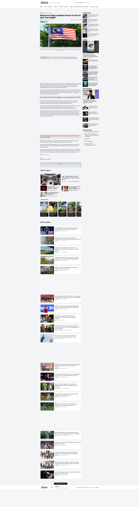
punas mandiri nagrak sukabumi (91, 131)
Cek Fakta (92, 6)
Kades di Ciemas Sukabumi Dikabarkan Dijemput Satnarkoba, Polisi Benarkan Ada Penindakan (93, 35)
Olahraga (61, 6)
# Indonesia (71, 165)
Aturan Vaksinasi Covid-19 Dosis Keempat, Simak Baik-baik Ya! (53, 193)
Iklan (87, 487)
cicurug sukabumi (89, 141)
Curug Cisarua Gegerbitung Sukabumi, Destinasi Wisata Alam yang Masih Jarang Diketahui (66, 385)
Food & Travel (58, 388)
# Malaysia (44, 165)
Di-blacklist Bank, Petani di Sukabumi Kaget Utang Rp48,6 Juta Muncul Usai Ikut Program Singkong (93, 26)
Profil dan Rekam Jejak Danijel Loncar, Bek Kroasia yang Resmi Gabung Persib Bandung (93, 31)
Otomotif (71, 6)
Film (55, 320)
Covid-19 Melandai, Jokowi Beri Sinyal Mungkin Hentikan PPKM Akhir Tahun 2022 (74, 188)
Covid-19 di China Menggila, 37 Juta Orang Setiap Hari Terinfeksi (63, 97)
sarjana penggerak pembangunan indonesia (90, 144)
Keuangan (57, 368)
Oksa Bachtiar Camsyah (45, 159)
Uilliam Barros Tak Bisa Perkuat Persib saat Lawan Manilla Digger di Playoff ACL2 (66, 404)
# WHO (77, 165)
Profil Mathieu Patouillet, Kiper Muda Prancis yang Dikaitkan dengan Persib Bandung (66, 228)
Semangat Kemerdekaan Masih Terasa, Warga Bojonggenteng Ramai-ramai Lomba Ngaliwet (68, 296)
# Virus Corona (58, 165)
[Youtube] (57, 3)
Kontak (93, 487)
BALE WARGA (85, 6)
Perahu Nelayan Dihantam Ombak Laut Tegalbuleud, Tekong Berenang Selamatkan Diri (68, 238)
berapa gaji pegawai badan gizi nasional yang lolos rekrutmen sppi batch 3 (91, 135)
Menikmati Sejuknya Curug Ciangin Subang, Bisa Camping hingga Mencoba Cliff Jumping (67, 433)
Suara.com (46, 154)
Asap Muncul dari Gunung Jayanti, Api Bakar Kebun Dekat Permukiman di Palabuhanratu (67, 258)
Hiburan (55, 6)
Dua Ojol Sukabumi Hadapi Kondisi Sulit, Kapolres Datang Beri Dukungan (93, 16)
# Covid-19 (50, 165)
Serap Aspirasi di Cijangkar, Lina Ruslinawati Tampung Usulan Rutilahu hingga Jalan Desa (67, 462)
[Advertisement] (35, 30)
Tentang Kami (79, 487)
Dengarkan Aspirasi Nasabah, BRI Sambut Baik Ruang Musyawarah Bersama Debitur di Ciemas (67, 366)
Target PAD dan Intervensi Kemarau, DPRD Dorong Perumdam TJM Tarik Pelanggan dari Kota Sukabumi (67, 327)
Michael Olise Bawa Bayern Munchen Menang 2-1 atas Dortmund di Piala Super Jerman (67, 374)
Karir (90, 487)
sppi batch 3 (87, 139)
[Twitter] (53, 3)
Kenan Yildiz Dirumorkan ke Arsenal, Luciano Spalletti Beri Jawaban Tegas (66, 394)
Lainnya (96, 6)
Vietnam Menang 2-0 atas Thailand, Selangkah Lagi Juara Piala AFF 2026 (68, 472)
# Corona (65, 165)
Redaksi (41, 19)
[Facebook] (51, 3)
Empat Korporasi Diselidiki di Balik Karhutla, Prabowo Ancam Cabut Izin (66, 268)
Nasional (56, 270)
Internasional (64, 181)
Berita (41, 6)
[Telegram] (46, 22)
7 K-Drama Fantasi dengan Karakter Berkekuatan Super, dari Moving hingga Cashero (65, 317)
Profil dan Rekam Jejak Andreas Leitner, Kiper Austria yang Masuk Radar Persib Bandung (67, 306)
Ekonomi (66, 6)
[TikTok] (59, 3)
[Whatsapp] (45, 22)
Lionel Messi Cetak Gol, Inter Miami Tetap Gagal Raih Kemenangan (68, 443)
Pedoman (97, 487)
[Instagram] (55, 3)
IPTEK (45, 6)
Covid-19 (59, 58)
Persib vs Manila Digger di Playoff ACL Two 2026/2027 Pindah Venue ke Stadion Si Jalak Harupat (67, 249)
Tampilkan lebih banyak (61, 483)
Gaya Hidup (49, 6)
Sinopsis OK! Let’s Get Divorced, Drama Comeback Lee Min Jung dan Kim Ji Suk (65, 336)
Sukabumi (57, 240)
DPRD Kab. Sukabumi (78, 6)
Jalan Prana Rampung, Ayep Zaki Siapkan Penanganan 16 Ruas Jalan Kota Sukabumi (66, 452)
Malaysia (58, 57)
